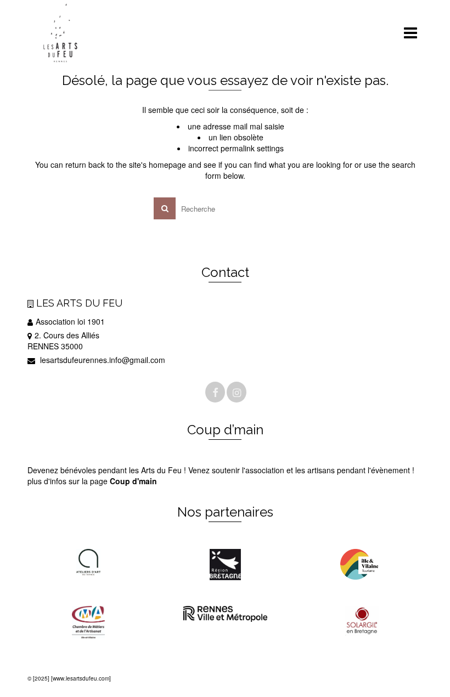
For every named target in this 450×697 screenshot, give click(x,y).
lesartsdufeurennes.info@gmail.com (101, 359)
